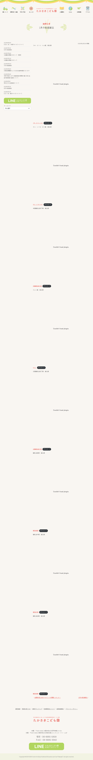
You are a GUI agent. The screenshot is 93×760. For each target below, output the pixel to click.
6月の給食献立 (8, 88)
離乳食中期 (35, 612)
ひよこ (34, 367)
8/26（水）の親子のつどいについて (14, 44)
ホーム (46, 10)
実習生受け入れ (26, 709)
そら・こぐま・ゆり (38, 204)
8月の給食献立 (8, 49)
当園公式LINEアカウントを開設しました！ (47, 697)
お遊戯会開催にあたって (10, 60)
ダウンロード (48, 123)
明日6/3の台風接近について (11, 83)
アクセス (87, 12)
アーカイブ (7, 105)
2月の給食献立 (83, 697)
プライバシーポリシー (72, 709)
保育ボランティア (37, 709)
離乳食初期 (35, 693)
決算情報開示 (60, 709)
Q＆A (70, 12)
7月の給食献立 (8, 65)
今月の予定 (22, 12)
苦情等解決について (49, 709)
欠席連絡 (79, 12)
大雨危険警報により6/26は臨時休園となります (17, 70)
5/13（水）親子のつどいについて (13, 93)
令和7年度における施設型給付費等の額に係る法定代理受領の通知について (17, 76)
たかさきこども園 (46, 719)
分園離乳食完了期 (37, 449)
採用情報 (17, 709)
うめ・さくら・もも (38, 123)
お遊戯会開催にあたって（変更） (13, 55)
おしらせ (31, 12)
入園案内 (62, 12)
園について (5, 12)
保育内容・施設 (14, 12)
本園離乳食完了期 (37, 286)
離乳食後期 (35, 530)
